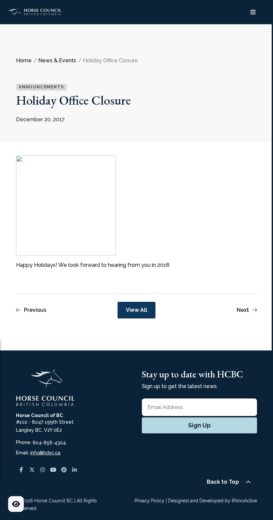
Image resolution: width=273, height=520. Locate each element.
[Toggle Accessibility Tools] (16, 504)
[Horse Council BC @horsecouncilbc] (32, 469)
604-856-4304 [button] (49, 442)
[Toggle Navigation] (253, 12)
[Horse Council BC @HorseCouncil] (21, 469)
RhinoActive (244, 500)
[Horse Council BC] (51, 11)
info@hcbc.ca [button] (45, 452)
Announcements (41, 87)
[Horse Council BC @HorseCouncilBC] (53, 469)
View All (136, 310)
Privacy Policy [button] (149, 500)
